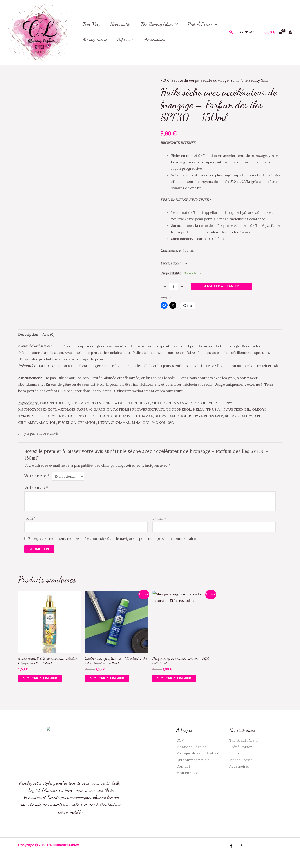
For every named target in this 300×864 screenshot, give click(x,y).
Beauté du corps (185, 80)
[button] (175, 24)
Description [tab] (28, 334)
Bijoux (123, 39)
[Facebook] (231, 846)
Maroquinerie (240, 760)
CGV (180, 740)
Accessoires (239, 766)
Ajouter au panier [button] (40, 678)
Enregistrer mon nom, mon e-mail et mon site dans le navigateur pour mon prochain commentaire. (112, 538)
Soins (234, 80)
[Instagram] (241, 846)
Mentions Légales (191, 747)
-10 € (165, 80)
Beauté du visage (215, 80)
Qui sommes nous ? (192, 760)
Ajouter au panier (221, 286)
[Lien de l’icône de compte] (290, 32)
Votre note (37, 476)
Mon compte (187, 772)
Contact (247, 32)
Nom (29, 518)
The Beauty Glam (157, 24)
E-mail (159, 518)
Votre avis (36, 487)
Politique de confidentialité (199, 753)
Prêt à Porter (200, 24)
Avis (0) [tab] (48, 334)
